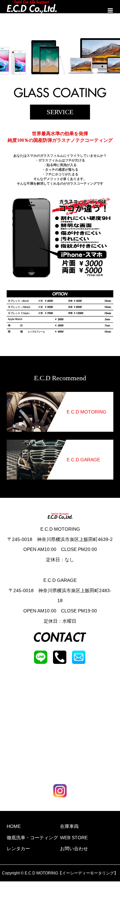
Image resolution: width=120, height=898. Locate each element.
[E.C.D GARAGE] (60, 444)
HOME (14, 826)
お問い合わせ (74, 848)
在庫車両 (69, 826)
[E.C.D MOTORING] (60, 396)
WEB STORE (74, 837)
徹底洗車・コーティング (32, 837)
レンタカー (18, 848)
